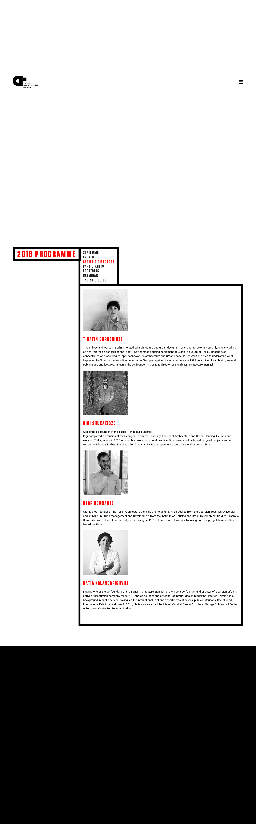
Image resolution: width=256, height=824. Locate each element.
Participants (93, 266)
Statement (91, 253)
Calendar (90, 275)
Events (88, 257)
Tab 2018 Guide (95, 280)
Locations (91, 271)
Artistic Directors (99, 262)
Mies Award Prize (200, 444)
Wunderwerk (176, 440)
